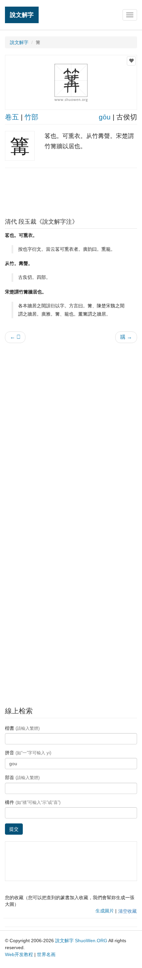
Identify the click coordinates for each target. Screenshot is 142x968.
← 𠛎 (15, 337)
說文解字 (22, 14)
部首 (22, 777)
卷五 (12, 117)
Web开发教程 (19, 954)
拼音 (28, 752)
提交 (13, 829)
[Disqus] (71, 432)
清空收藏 (127, 911)
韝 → (126, 337)
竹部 (31, 117)
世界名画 (46, 954)
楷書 (22, 728)
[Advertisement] (71, 191)
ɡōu (105, 117)
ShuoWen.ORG (91, 940)
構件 (32, 802)
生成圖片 (104, 910)
